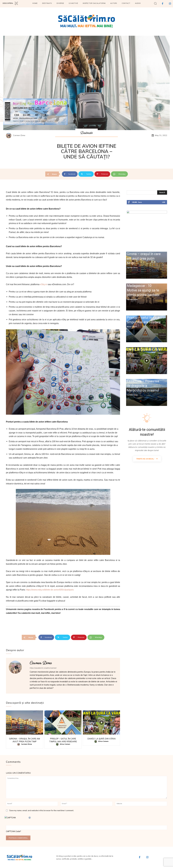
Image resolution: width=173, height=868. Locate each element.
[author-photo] (19, 744)
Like (163, 202)
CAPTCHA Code (13, 831)
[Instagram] (147, 857)
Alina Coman (65, 744)
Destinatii (86, 133)
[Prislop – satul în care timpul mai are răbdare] (63, 722)
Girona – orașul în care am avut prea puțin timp (144, 258)
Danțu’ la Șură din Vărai (101, 738)
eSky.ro (43, 284)
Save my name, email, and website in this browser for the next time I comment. (41, 810)
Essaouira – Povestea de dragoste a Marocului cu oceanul (143, 385)
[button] (155, 3)
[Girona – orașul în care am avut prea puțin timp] (24, 722)
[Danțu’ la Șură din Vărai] (101, 722)
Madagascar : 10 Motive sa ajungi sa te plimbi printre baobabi (143, 290)
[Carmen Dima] (9, 135)
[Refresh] (29, 817)
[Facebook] (139, 857)
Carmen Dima (19, 135)
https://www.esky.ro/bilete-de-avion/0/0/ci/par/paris (50, 590)
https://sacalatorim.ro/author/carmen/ (43, 668)
